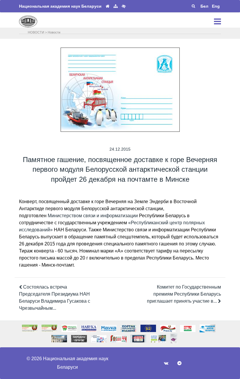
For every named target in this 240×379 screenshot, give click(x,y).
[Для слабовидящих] (124, 6)
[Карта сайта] (116, 6)
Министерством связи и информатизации (93, 215)
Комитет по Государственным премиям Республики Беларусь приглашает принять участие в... (184, 294)
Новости (54, 32)
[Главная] (107, 6)
